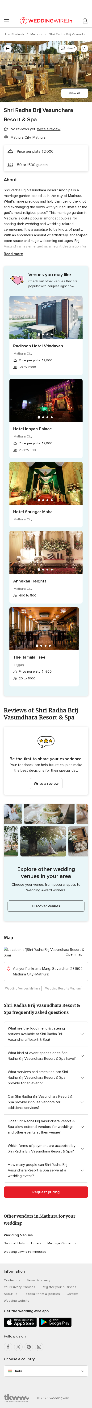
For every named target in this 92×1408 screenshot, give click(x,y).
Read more (13, 254)
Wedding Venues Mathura (22, 988)
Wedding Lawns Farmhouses (25, 1252)
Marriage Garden (59, 1243)
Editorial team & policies (42, 1294)
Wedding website (16, 1301)
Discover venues (46, 906)
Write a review (46, 783)
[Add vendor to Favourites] (84, 48)
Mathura (36, 34)
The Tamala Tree (29, 657)
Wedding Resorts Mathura (63, 988)
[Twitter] (18, 1347)
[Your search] (7, 48)
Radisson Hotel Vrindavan (38, 345)
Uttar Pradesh (14, 34)
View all (74, 93)
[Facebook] (8, 1347)
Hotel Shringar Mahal (33, 511)
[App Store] (20, 1326)
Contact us (12, 1280)
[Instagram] (39, 1347)
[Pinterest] (29, 1347)
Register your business (59, 1287)
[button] (46, 761)
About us (10, 1294)
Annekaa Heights (29, 581)
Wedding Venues (18, 1235)
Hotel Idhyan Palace (32, 428)
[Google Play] (55, 1326)
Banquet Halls (14, 1243)
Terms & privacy (38, 1280)
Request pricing (46, 1192)
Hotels (36, 1243)
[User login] (85, 21)
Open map (74, 954)
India (18, 1371)
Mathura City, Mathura (28, 137)
